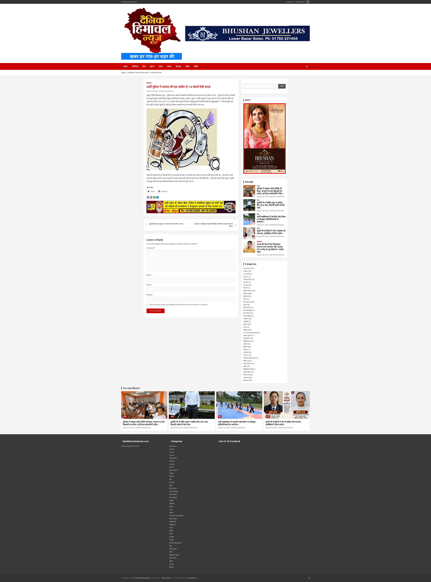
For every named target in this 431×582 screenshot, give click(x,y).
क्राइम (125, 66)
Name (149, 275)
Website (149, 295)
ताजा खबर (249, 182)
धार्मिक (187, 66)
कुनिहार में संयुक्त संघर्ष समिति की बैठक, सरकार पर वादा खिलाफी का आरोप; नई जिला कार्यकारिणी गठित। (270, 191)
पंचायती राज (246, 338)
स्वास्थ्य (169, 66)
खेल (244, 299)
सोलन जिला (246, 372)
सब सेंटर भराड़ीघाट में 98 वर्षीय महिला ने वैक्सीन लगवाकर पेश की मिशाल (213, 225)
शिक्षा (144, 66)
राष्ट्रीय (245, 352)
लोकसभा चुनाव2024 (249, 358)
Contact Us (290, 2)
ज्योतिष (196, 66)
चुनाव (244, 305)
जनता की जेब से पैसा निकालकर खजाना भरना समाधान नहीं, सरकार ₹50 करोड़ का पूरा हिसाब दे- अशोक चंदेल (270, 248)
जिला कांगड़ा (247, 308)
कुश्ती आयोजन (247, 291)
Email (149, 285)
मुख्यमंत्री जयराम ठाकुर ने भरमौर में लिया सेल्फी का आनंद (166, 224)
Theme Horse (166, 578)
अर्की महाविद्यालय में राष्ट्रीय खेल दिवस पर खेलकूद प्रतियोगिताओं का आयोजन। (271, 219)
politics (246, 271)
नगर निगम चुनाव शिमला (250, 333)
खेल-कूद (178, 66)
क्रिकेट (245, 296)
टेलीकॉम (245, 322)
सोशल (161, 66)
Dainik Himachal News (143, 578)
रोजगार (245, 355)
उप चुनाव (246, 285)
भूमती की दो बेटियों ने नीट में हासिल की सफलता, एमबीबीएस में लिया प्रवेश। (271, 232)
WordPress (193, 578)
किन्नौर (245, 288)
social (245, 274)
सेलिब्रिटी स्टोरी (248, 369)
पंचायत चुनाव (247, 336)
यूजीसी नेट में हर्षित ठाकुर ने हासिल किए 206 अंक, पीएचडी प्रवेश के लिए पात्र (271, 205)
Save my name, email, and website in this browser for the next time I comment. (179, 305)
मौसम (245, 350)
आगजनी (245, 282)
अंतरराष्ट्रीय (247, 279)
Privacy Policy (300, 2)
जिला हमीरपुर (247, 316)
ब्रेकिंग (245, 347)
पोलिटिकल (135, 66)
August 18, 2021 (152, 91)
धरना (244, 327)
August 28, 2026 (262, 236)
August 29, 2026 (262, 196)
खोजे (281, 86)
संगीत (245, 366)
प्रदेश (245, 344)
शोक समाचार (247, 364)
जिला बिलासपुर (247, 310)
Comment (150, 248)
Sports (245, 277)
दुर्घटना (152, 66)
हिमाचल (245, 380)
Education (247, 268)
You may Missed (131, 388)
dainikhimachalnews (166, 91)
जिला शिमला (247, 313)
